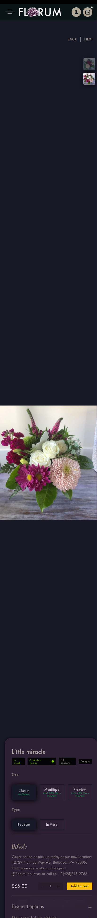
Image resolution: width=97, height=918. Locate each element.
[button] (12, 12)
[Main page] (40, 12)
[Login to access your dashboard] (76, 12)
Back (72, 39)
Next (88, 39)
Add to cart (79, 885)
